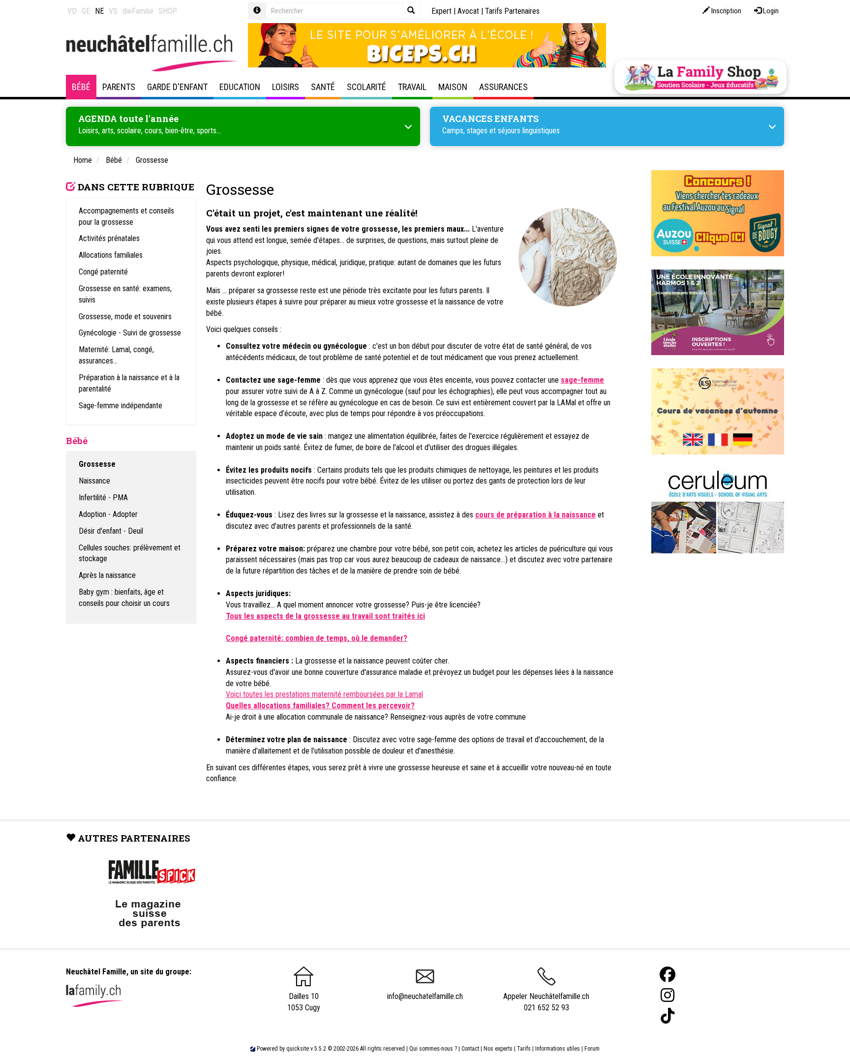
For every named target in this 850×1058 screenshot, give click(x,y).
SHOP (167, 11)
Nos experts (498, 1048)
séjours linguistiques (529, 130)
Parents (118, 87)
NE (99, 11)
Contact (470, 1048)
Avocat (468, 11)
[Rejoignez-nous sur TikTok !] (667, 1016)
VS (113, 11)
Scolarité (366, 87)
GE (86, 11)
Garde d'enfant (177, 87)
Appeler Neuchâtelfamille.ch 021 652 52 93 (546, 1002)
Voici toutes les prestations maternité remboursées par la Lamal (324, 694)
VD (72, 11)
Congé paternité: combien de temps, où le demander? (316, 638)
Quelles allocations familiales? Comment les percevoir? (320, 705)
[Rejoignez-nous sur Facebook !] (667, 974)
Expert (441, 11)
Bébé (81, 87)
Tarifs (524, 1048)
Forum (592, 1048)
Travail (412, 87)
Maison (452, 87)
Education (239, 87)
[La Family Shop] (700, 77)
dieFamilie (137, 11)
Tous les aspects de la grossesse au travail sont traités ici (325, 616)
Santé (323, 87)
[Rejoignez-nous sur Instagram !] (667, 995)
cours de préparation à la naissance (535, 514)
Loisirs (285, 87)
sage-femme (582, 380)
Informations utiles (557, 1048)
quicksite (297, 1048)
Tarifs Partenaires (512, 11)
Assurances (503, 87)
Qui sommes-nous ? (433, 1048)
